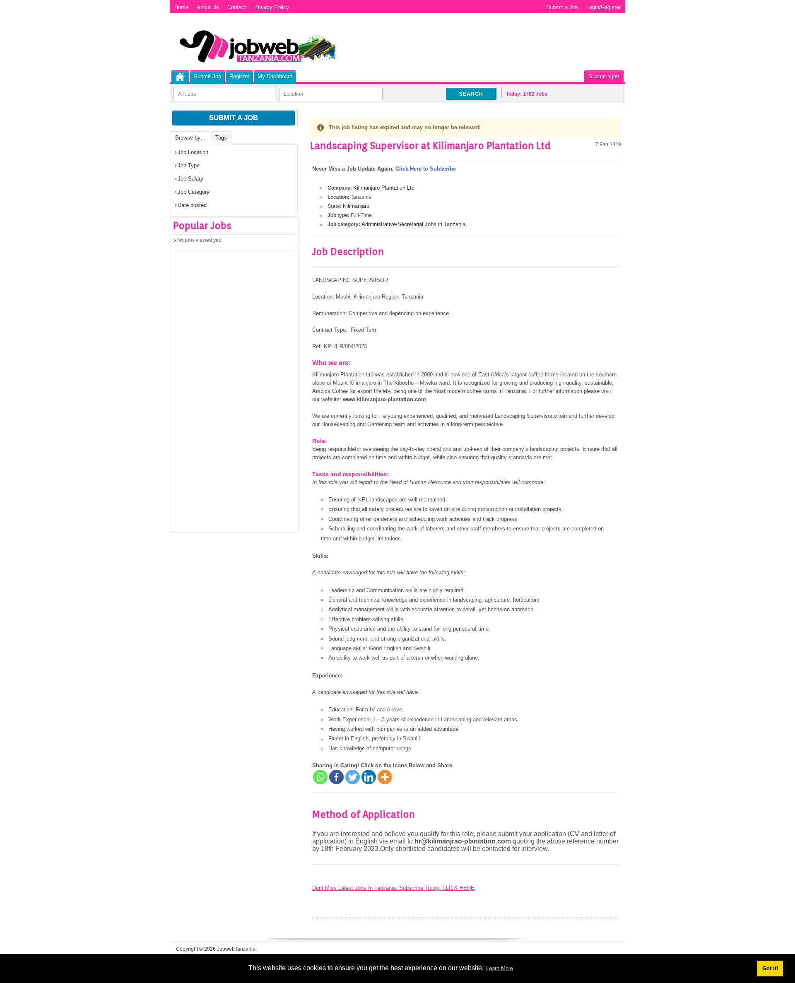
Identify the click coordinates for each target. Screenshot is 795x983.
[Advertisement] (233, 393)
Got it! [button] (770, 968)
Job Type (189, 165)
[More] (385, 777)
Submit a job (604, 76)
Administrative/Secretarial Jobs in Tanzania (413, 224)
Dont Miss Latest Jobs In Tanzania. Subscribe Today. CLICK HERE (393, 888)
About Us (208, 7)
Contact (236, 7)
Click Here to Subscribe (425, 169)
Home (181, 7)
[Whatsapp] (320, 777)
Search (471, 94)
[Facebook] (336, 777)
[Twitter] (352, 777)
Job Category (194, 192)
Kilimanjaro (356, 206)
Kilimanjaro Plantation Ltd (383, 188)
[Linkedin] (368, 777)
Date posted (192, 205)
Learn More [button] (499, 968)
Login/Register (603, 7)
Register (239, 76)
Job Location (193, 152)
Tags (221, 138)
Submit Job (207, 76)
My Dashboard (275, 76)
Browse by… (190, 138)
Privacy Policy (271, 7)
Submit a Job (562, 7)
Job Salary (190, 179)
